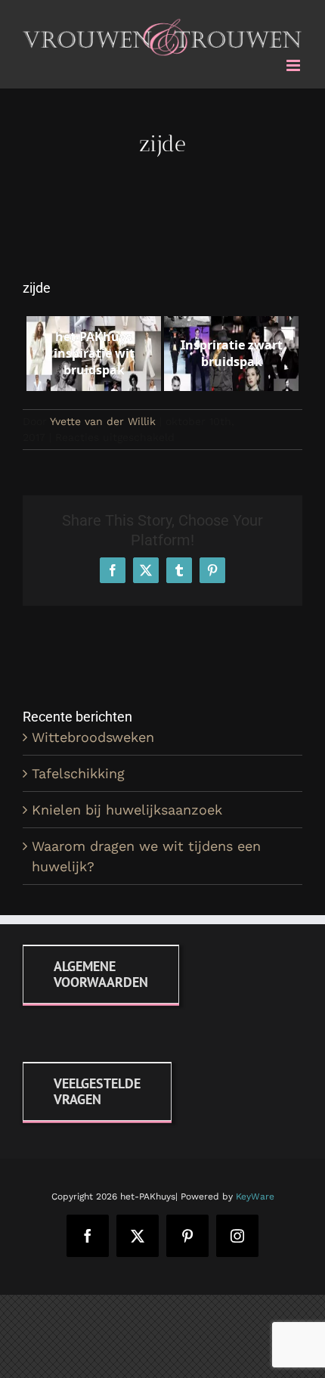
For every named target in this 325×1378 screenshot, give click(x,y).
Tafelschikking (78, 770)
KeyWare (255, 1193)
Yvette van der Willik (103, 419)
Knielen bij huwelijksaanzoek (127, 807)
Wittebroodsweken (93, 734)
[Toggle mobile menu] (294, 62)
